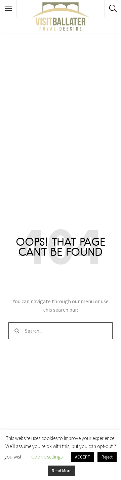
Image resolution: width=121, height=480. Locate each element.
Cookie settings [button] (47, 456)
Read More (61, 471)
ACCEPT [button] (82, 457)
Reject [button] (107, 457)
